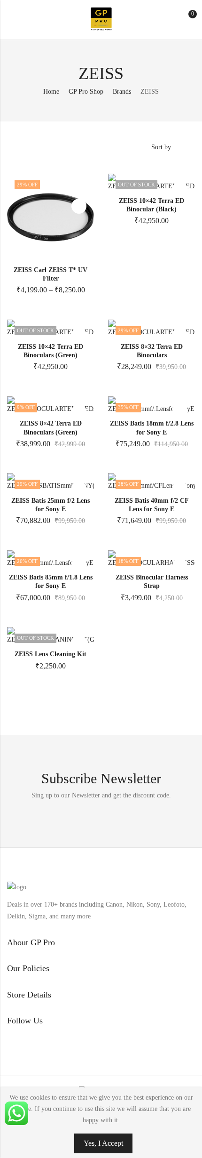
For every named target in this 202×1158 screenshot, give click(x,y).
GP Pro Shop (86, 91)
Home (51, 91)
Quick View (78, 206)
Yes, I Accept (103, 1143)
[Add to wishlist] (78, 188)
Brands (122, 91)
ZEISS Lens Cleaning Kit (50, 654)
